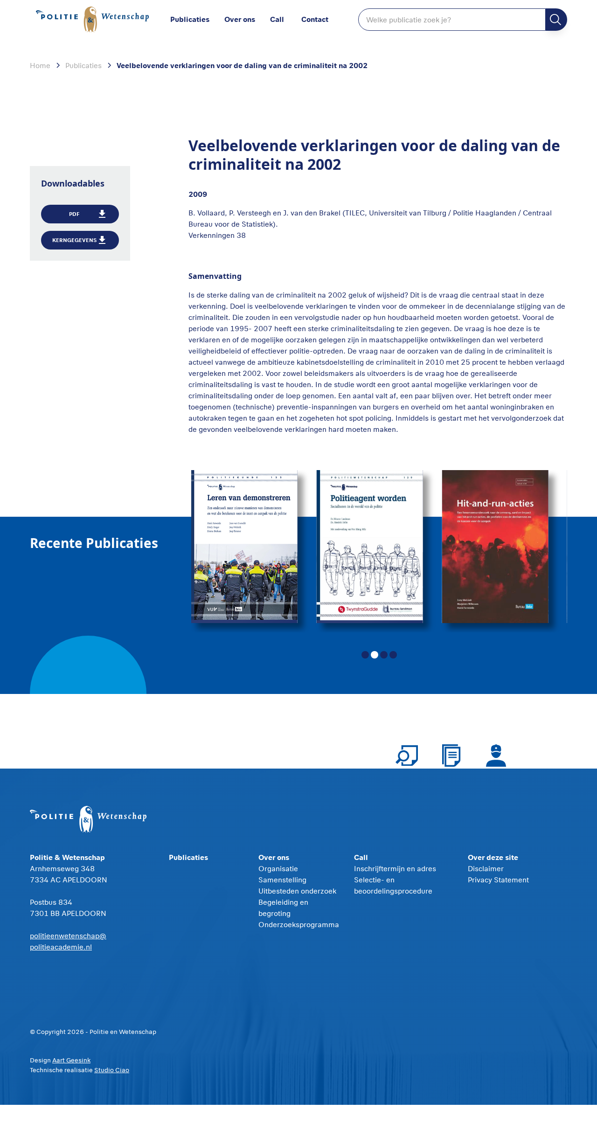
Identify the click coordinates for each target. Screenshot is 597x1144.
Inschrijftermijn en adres (395, 868)
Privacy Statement (498, 879)
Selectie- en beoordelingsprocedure (393, 885)
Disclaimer (486, 868)
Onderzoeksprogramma (298, 924)
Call (277, 18)
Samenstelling (282, 879)
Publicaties (189, 18)
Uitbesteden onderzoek (297, 890)
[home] (92, 20)
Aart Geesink (71, 1060)
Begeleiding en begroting (283, 907)
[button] (247, 19)
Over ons (239, 18)
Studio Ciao (111, 1070)
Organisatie (278, 868)
